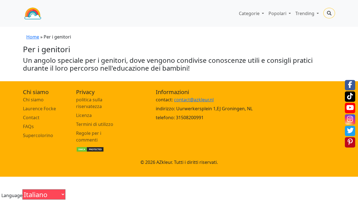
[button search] (329, 13)
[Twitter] (350, 131)
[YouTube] (350, 108)
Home (32, 37)
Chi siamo (33, 100)
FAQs (28, 126)
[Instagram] (350, 119)
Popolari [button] (278, 13)
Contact (31, 117)
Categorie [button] (250, 13)
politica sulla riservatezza (89, 103)
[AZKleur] (33, 13)
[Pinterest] (350, 142)
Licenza (84, 115)
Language (11, 195)
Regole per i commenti (88, 136)
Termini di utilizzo (94, 124)
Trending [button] (305, 13)
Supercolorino (38, 135)
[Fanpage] (350, 85)
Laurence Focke (39, 109)
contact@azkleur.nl (194, 100)
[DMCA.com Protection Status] (90, 149)
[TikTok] (350, 96)
